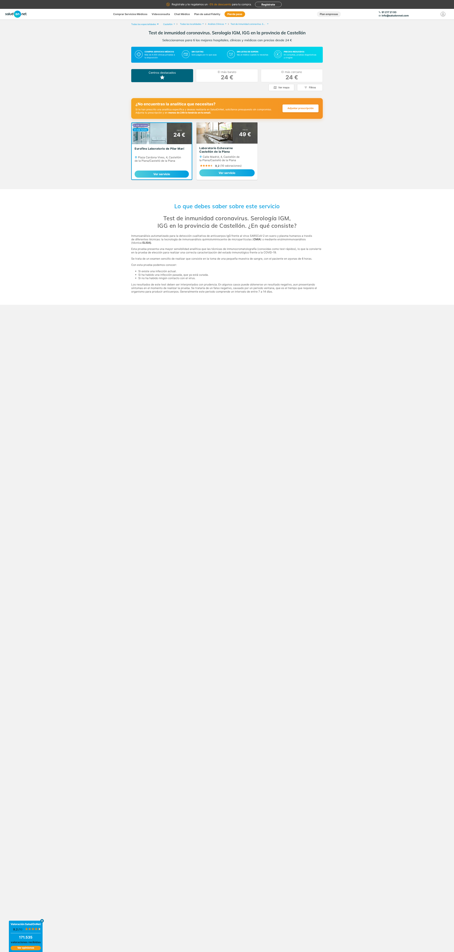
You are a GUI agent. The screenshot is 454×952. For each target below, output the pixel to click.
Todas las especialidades (143, 24)
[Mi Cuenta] (443, 14)
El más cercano (291, 75)
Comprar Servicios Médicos (130, 14)
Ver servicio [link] (161, 174)
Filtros (312, 87)
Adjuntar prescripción (300, 108)
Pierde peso (234, 14)
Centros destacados (162, 72)
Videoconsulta (161, 14)
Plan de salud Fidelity (207, 14)
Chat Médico (182, 14)
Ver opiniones (25, 947)
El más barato (227, 75)
